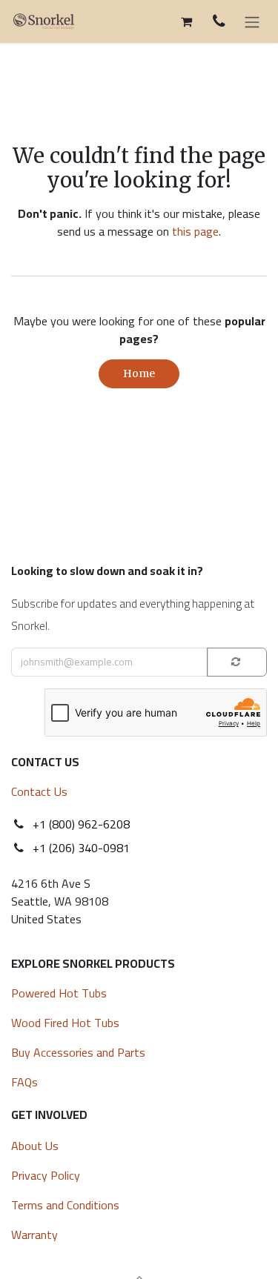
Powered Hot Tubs (60, 993)
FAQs (24, 1082)
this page (195, 231)
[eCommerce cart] (186, 21)
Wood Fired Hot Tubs (66, 1022)
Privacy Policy (45, 1175)
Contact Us (39, 791)
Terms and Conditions (65, 1205)
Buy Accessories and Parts (78, 1052)
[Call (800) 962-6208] (219, 21)
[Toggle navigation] (252, 21)
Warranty (34, 1234)
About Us (35, 1146)
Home (139, 373)
